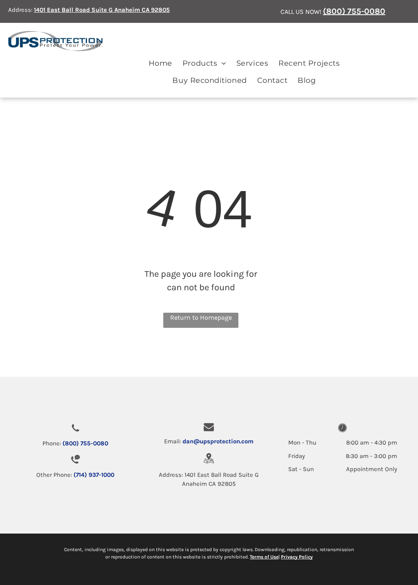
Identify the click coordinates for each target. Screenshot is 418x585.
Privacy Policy (297, 557)
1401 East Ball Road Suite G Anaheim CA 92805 (102, 9)
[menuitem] (160, 63)
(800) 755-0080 (354, 11)
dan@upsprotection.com (217, 441)
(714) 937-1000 (93, 474)
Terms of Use (264, 557)
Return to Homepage (201, 317)
